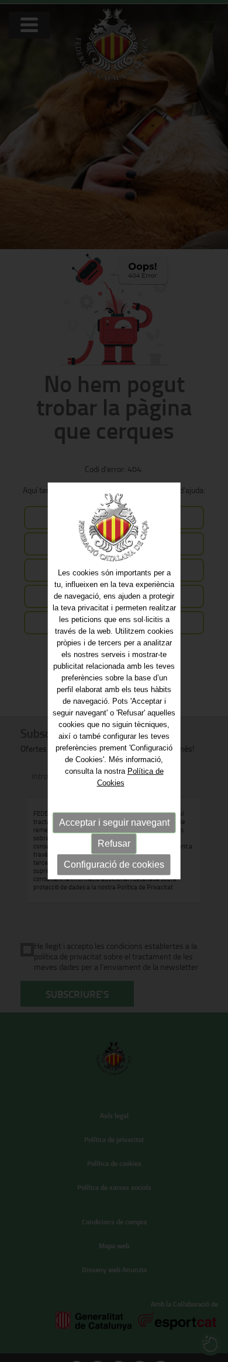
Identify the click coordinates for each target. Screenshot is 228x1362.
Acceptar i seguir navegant (114, 822)
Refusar (114, 843)
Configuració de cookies (114, 864)
